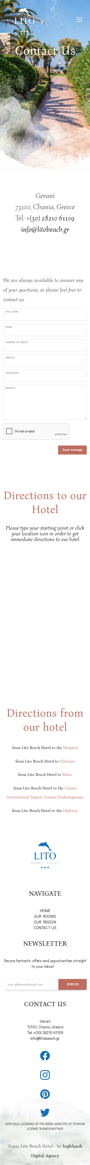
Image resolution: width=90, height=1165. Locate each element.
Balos (67, 774)
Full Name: (12, 311)
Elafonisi (67, 761)
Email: (9, 327)
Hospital (70, 747)
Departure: (12, 373)
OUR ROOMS (45, 916)
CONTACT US (45, 927)
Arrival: (10, 357)
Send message (72, 449)
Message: (10, 388)
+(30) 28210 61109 (50, 218)
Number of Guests (16, 342)
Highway (70, 810)
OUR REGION (45, 922)
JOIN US (72, 984)
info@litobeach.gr (45, 1038)
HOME (45, 910)
